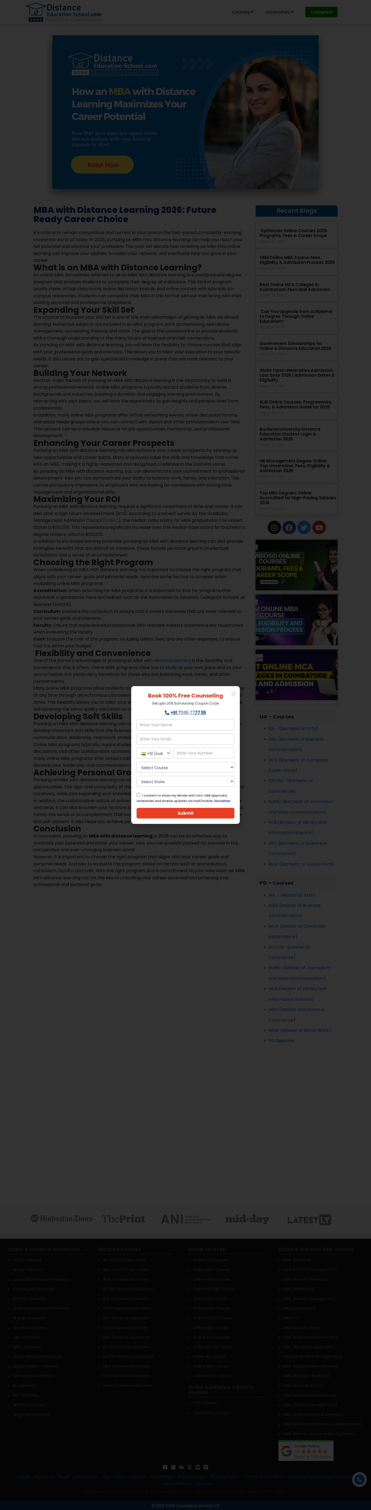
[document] (185, 755)
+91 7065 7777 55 (188, 712)
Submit (186, 813)
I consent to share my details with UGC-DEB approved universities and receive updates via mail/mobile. (184, 798)
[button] (233, 694)
